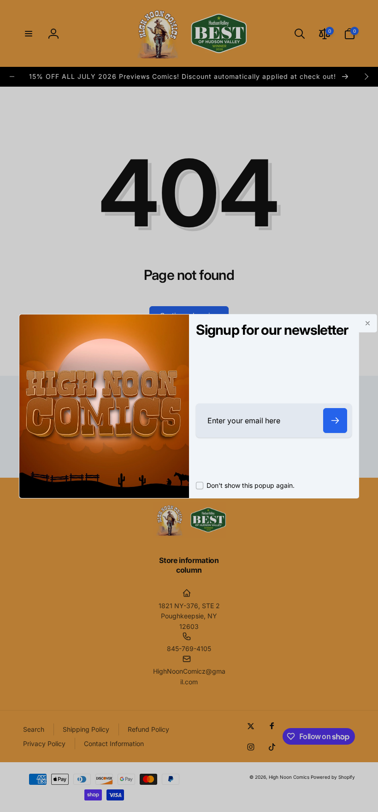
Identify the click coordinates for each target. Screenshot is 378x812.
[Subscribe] (335, 420)
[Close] (368, 323)
